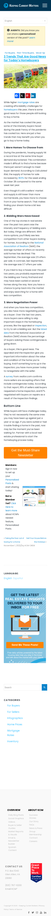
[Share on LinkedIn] (33, 95)
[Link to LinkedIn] (45, 912)
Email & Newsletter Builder (13, 840)
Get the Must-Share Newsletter (25, 452)
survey (9, 376)
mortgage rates (26, 102)
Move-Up (40, 52)
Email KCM (10, 889)
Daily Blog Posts (16, 815)
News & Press (35, 828)
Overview (13, 810)
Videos (11, 821)
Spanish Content (12, 849)
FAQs (31, 824)
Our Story (33, 821)
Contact (33, 837)
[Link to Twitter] (33, 912)
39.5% (21, 178)
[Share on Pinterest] (28, 95)
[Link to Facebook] (29, 912)
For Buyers (10, 52)
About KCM (35, 810)
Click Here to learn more (11, 507)
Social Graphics (16, 818)
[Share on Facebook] (17, 95)
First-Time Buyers (25, 52)
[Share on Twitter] (22, 95)
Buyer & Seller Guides (15, 827)
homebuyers (10, 109)
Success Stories (33, 816)
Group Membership (35, 833)
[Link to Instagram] (37, 912)
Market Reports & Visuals (15, 833)
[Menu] (43, 5)
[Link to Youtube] (41, 912)
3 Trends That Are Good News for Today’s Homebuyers (25, 58)
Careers (33, 841)
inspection (40, 325)
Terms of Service (15, 909)
